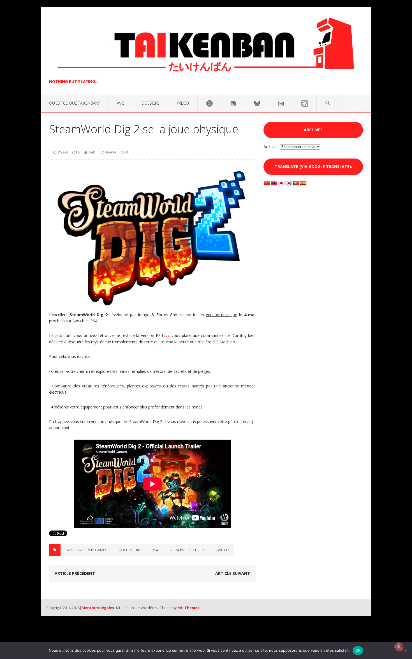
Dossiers (150, 103)
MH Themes (188, 607)
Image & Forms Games (86, 549)
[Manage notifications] (398, 646)
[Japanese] (281, 183)
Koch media (129, 549)
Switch (222, 549)
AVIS (120, 103)
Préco (183, 103)
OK (358, 650)
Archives (271, 146)
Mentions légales (98, 607)
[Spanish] (303, 183)
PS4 (155, 549)
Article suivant (232, 573)
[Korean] (288, 183)
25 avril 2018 (68, 152)
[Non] (405, 650)
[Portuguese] (296, 183)
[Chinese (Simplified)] (266, 183)
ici (166, 335)
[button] (328, 103)
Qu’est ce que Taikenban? (74, 103)
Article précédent (75, 573)
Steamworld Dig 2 (187, 549)
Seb (92, 152)
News (111, 152)
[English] (274, 183)
